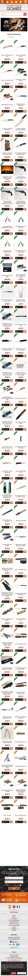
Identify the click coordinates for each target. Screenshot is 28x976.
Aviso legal (14, 918)
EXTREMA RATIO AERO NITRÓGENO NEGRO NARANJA (7, 178)
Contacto (14, 930)
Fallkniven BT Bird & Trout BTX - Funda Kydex (20, 349)
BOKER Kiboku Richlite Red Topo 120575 (20, 717)
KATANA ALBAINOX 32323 (20, 766)
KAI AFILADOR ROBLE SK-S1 (21, 742)
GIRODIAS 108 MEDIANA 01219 (21, 619)
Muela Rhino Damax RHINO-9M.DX (7, 276)
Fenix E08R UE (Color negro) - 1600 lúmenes (21, 447)
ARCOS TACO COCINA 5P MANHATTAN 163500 (7, 153)
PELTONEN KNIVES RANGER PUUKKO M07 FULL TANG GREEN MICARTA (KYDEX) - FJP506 (7, 594)
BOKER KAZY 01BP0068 (21, 520)
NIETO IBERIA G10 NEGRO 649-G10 (20, 80)
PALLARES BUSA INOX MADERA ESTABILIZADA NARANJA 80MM (21, 791)
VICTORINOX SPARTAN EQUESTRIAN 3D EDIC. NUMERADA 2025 (7, 496)
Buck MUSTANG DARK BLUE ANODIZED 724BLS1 (21, 153)
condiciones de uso (15, 885)
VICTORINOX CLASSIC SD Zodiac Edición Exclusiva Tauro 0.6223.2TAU (7, 423)
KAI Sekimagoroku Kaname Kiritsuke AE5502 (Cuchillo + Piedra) (7, 766)
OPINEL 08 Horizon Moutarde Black (21, 325)
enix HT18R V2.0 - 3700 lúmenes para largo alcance (7, 447)
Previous (2, 24)
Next (26, 24)
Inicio (14, 915)
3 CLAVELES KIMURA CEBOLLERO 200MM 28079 (20, 129)
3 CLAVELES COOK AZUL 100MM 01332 (21, 104)
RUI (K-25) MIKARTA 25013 (20, 569)
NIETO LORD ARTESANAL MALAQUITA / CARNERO (7, 668)
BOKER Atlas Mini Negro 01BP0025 (7, 520)
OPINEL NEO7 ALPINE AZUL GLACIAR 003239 (7, 300)
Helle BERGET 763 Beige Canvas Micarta (7, 471)
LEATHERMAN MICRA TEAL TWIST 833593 (20, 251)
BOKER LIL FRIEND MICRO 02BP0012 (7, 619)
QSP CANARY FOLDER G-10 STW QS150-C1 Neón (20, 496)
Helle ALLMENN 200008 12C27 (21, 471)
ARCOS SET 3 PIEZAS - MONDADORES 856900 (21, 300)
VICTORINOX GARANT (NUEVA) (7, 545)
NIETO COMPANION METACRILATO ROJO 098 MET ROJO (7, 398)
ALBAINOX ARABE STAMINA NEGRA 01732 (21, 594)
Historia (14, 927)
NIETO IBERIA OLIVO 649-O (7, 104)
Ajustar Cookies (21, 973)
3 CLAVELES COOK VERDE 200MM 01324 (7, 129)
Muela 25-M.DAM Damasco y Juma (7, 55)
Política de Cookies (14, 923)
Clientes (14, 928)
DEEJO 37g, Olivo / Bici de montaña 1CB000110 (7, 742)
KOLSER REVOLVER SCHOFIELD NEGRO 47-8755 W (21, 178)
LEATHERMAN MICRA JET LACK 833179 (21, 227)
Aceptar (13, 973)
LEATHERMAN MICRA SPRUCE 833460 (7, 251)
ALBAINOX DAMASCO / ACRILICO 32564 (21, 693)
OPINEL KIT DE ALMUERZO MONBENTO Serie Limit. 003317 (7, 570)
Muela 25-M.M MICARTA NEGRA (21, 55)
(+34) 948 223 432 (15, 960)
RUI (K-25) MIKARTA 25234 (20, 815)
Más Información (5, 970)
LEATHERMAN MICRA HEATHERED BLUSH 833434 (7, 227)
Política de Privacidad (14, 920)
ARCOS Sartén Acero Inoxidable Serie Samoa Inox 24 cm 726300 (21, 374)
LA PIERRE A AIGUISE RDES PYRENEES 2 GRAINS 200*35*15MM (7, 644)
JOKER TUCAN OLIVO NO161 (21, 398)
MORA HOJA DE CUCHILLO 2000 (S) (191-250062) (20, 545)
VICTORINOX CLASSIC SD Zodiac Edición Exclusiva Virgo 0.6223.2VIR (7, 325)
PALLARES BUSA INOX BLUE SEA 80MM (7, 790)
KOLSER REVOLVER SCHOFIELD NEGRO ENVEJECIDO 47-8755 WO (7, 203)
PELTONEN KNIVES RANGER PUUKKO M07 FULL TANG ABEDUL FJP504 (7, 693)
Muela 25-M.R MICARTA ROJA (7, 80)
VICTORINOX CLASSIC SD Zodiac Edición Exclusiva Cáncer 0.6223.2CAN (7, 374)
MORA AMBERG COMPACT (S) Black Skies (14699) (7, 349)
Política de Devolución (14, 925)
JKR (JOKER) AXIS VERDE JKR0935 (21, 422)
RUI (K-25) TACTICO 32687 (20, 644)
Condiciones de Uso (14, 922)
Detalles (14, 917)
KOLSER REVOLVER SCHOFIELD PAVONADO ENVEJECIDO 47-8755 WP (21, 203)
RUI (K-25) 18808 (7, 815)
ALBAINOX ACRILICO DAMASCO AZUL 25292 (7, 717)
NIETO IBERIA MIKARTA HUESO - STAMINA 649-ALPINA (21, 276)
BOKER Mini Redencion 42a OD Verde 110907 (20, 668)
